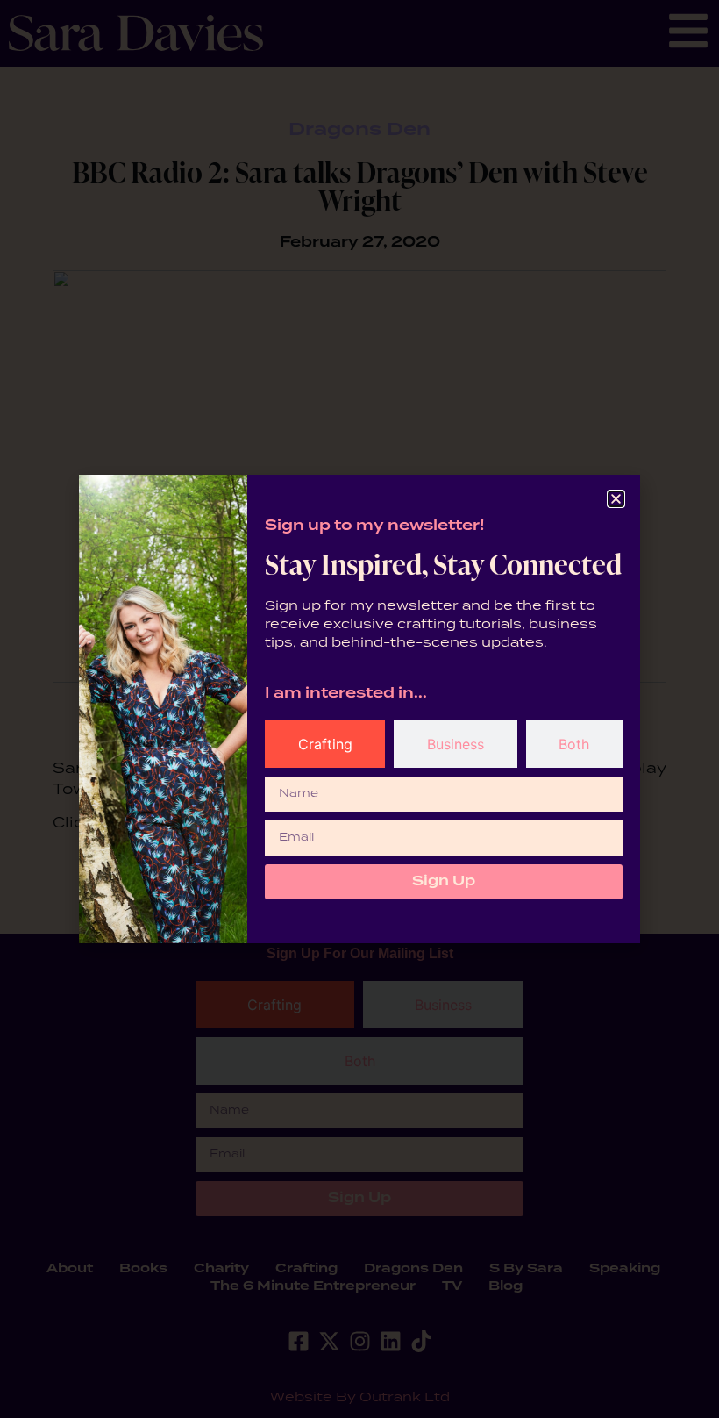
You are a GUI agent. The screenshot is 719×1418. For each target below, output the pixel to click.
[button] (616, 498)
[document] (359, 709)
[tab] (325, 744)
